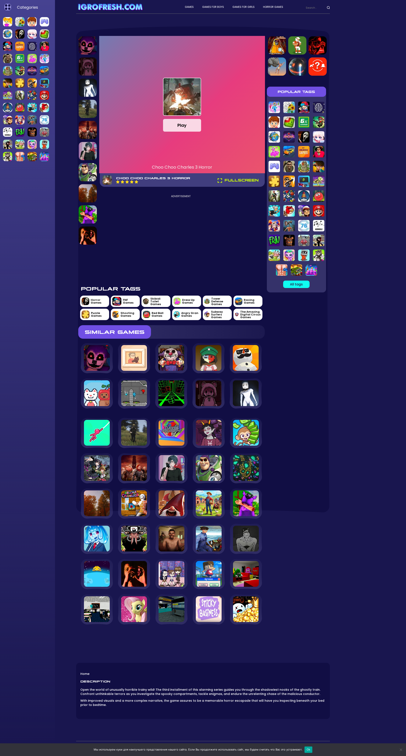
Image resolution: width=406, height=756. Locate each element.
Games (189, 7)
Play (182, 125)
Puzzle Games (96, 314)
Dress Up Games (188, 301)
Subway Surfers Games (217, 314)
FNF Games (128, 301)
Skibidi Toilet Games (155, 301)
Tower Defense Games (217, 301)
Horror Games (273, 7)
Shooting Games (127, 314)
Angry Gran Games (189, 314)
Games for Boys (213, 7)
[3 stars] (127, 182)
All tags (296, 284)
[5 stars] (136, 182)
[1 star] (117, 182)
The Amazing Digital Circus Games (250, 314)
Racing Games (249, 301)
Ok (308, 749)
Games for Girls (243, 7)
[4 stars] (131, 182)
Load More (171, 636)
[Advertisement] (181, 240)
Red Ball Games (157, 314)
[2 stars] (122, 182)
